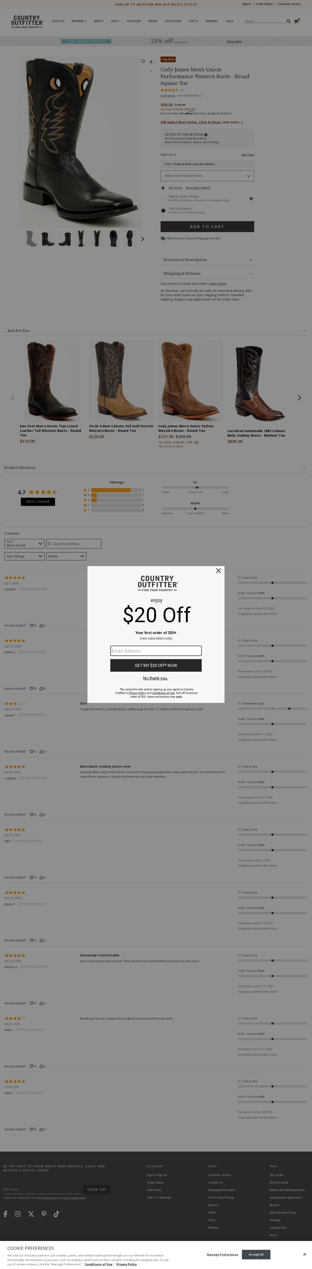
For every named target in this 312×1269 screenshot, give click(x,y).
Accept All (256, 1254)
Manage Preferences (222, 1254)
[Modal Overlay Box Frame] (156, 634)
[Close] (305, 1254)
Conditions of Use (98, 1264)
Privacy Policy (126, 1264)
